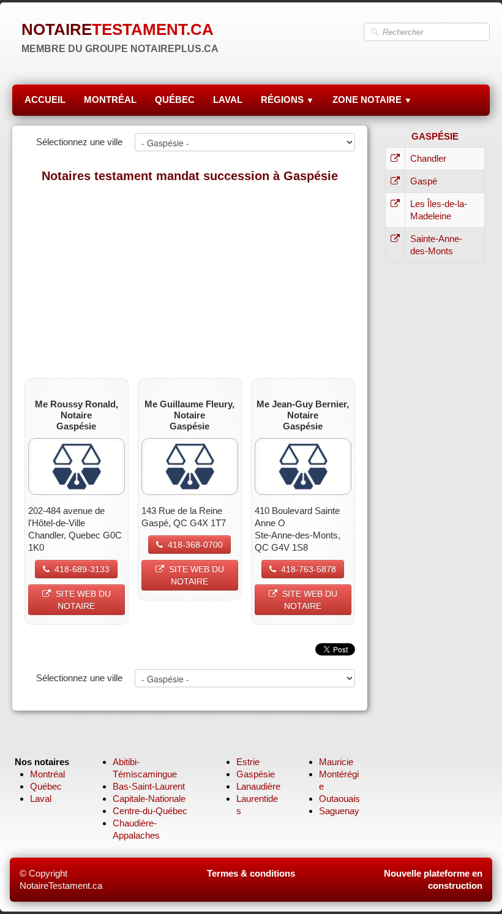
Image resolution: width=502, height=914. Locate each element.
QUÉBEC (175, 99)
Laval (40, 798)
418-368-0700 (195, 545)
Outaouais (339, 798)
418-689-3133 (82, 569)
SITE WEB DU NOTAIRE (83, 600)
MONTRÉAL (110, 99)
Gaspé (423, 181)
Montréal (47, 774)
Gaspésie (255, 774)
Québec (46, 786)
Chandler (428, 158)
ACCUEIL (45, 99)
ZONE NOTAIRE (372, 99)
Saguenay (339, 811)
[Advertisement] (189, 280)
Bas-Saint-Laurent (149, 786)
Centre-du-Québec (150, 811)
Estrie (248, 762)
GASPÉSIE (435, 136)
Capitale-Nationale (149, 798)
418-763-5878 (308, 569)
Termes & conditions (251, 873)
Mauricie (336, 762)
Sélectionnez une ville (79, 142)
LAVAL (227, 99)
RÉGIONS (287, 99)
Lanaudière (258, 786)
